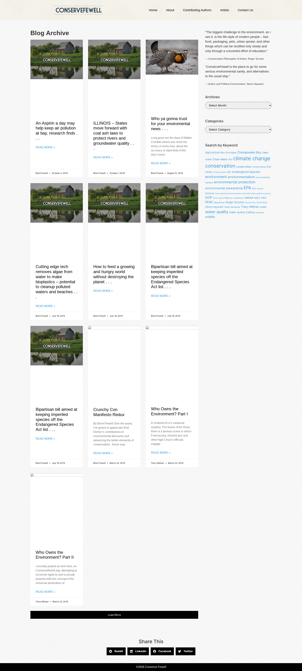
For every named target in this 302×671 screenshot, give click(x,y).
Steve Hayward (214, 206)
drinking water (219, 172)
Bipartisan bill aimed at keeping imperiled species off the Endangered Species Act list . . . (172, 276)
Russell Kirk (250, 202)
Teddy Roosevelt (232, 207)
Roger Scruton (235, 202)
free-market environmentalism (228, 193)
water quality (216, 212)
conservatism (243, 166)
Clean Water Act (222, 159)
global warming (263, 193)
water (263, 206)
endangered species (246, 172)
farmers (260, 188)
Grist (215, 198)
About (170, 10)
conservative (259, 166)
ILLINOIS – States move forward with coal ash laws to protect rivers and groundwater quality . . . (113, 136)
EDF (229, 172)
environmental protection (234, 182)
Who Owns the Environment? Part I (169, 411)
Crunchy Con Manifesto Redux (108, 412)
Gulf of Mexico (225, 198)
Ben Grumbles (228, 152)
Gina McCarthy (249, 193)
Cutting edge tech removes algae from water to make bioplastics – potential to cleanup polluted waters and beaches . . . (57, 281)
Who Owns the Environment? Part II (55, 555)
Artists (224, 10)
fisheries (209, 193)
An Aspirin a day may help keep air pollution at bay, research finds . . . (57, 130)
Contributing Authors (197, 10)
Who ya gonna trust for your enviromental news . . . (170, 123)
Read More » (45, 147)
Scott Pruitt (262, 202)
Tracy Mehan (250, 206)
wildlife (210, 217)
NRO (263, 197)
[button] (114, 615)
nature (248, 197)
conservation (220, 166)
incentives (238, 198)
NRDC (257, 198)
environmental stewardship (224, 188)
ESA (254, 188)
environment (216, 177)
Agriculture (212, 152)
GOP (208, 197)
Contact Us (245, 10)
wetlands (260, 212)
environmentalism (241, 177)
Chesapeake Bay (249, 152)
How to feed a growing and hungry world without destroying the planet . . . (114, 274)
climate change (251, 158)
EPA (247, 187)
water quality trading (242, 212)
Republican (219, 202)
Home (153, 10)
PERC (209, 202)
